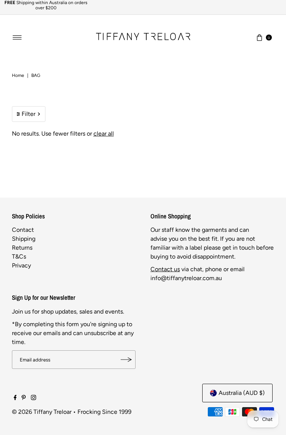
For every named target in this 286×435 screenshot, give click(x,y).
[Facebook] (15, 398)
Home (18, 75)
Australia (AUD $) (242, 392)
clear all (103, 133)
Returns (22, 247)
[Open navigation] (17, 37)
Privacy (21, 265)
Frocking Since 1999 (104, 411)
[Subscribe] (126, 359)
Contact (23, 229)
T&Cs (19, 256)
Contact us (165, 269)
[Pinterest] (24, 398)
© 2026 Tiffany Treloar (42, 411)
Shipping (23, 238)
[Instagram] (33, 398)
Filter (28, 113)
